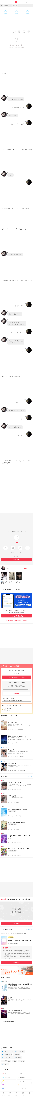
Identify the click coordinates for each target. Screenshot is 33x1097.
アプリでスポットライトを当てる (16, 677)
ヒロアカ (5, 1064)
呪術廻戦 (17, 1054)
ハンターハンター (7, 1058)
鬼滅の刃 (18, 1058)
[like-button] (29, 32)
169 (17, 45)
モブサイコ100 (19, 1051)
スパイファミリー (7, 1051)
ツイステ (21, 1061)
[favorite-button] (24, 32)
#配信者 (3, 899)
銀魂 (14, 1061)
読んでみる (16, 923)
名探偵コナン (6, 1061)
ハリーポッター (7, 1054)
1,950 (12, 45)
